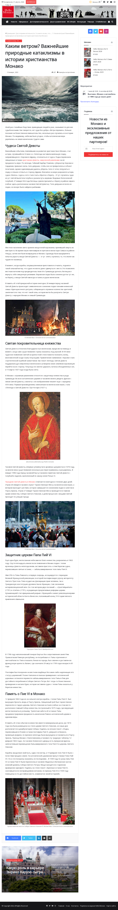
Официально (23, 22)
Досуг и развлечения (58, 22)
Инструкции (81, 22)
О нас (68, 906)
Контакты (75, 906)
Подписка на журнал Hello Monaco (92, 906)
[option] (40, 869)
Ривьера (91, 22)
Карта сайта (111, 906)
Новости (14, 22)
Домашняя (11, 33)
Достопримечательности (39, 22)
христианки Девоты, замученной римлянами (41, 160)
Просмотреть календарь (89, 101)
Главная (61, 906)
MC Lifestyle (71, 22)
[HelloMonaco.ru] (59, 11)
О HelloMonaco (101, 22)
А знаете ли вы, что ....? (44, 33)
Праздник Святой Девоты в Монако (20, 482)
